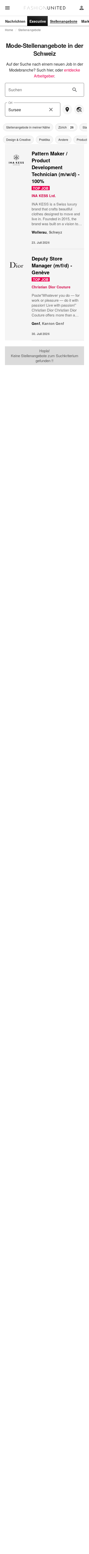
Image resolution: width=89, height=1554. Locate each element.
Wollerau (39, 232)
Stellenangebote (29, 30)
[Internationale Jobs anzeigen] (79, 109)
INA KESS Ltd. (44, 195)
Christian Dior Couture (51, 286)
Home (9, 30)
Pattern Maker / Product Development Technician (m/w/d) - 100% (56, 167)
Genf (36, 323)
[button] (28, 127)
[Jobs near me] (67, 109)
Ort (10, 102)
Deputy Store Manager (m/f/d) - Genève (52, 265)
